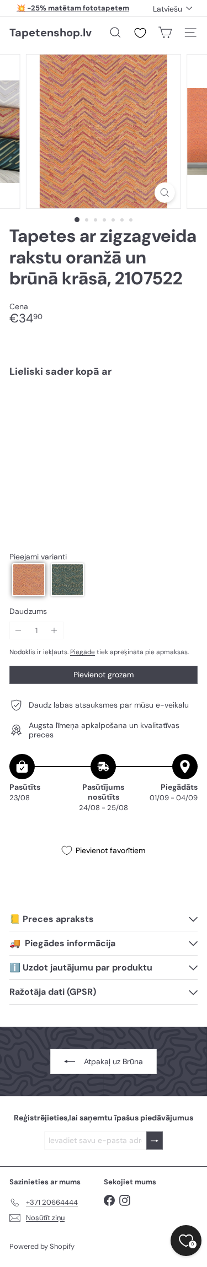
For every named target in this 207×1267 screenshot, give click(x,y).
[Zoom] (165, 192)
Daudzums (28, 611)
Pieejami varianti (38, 557)
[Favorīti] (140, 33)
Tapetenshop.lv (50, 32)
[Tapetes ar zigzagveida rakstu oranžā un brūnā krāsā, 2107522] (103, 418)
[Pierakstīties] (154, 1140)
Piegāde (82, 652)
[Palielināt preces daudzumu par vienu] (54, 631)
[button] (28, 579)
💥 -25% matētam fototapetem (73, 8)
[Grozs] (165, 32)
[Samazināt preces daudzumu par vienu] (18, 631)
